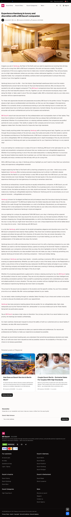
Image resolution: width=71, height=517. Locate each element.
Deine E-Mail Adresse (8, 415)
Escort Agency (41, 502)
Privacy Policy (5, 514)
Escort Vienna (6, 478)
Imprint (11, 514)
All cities (4, 460)
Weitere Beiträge (7, 395)
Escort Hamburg (41, 466)
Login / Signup (6, 466)
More (42, 5)
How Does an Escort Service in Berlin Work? (17, 378)
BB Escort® (8, 511)
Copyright (16, 514)
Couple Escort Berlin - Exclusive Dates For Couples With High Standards (52, 378)
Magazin (39, 496)
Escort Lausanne (41, 481)
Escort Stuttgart (41, 469)
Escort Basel (40, 478)
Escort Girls (9, 5)
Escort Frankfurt (41, 463)
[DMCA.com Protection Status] (8, 444)
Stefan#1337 (8, 20)
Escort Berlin (40, 457)
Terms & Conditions (24, 514)
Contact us (40, 499)
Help (51, 1)
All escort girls (6, 457)
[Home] (2, 5)
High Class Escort (7, 493)
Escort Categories (32, 5)
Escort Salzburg (6, 481)
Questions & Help (7, 463)
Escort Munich (41, 460)
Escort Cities (19, 5)
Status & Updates (34, 514)
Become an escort (58, 1)
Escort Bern (5, 484)
